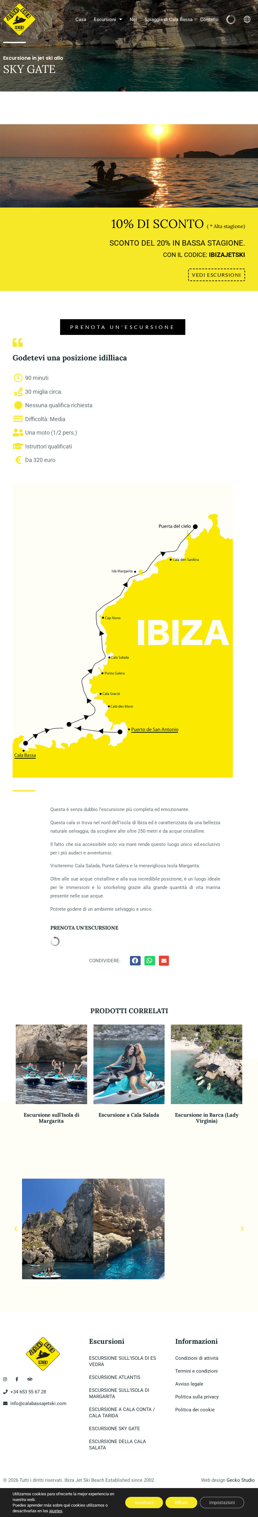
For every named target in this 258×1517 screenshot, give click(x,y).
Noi (133, 19)
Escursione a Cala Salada (128, 1114)
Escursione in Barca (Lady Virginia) (206, 1117)
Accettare (144, 1502)
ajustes (55, 1511)
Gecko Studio (241, 1480)
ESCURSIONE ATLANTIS (114, 1377)
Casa (81, 19)
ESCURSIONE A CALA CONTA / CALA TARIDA (122, 1413)
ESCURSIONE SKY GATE (114, 1428)
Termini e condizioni (196, 1371)
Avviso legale (189, 1384)
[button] (16, 1229)
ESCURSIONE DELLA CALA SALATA (117, 1445)
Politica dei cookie (195, 1410)
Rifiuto (181, 1502)
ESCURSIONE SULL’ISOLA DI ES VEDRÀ (122, 1361)
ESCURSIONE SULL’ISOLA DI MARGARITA (119, 1393)
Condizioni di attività (196, 1358)
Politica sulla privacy (197, 1397)
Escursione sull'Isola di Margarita (51, 1117)
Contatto (209, 19)
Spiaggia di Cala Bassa (169, 19)
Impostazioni (222, 1502)
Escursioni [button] (105, 19)
